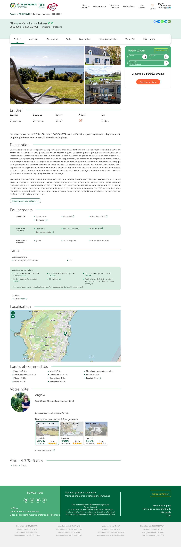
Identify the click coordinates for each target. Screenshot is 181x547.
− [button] (13, 316)
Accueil (13, 13)
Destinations (128, 6)
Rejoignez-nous (99, 6)
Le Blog (14, 508)
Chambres (37, 115)
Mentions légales (162, 505)
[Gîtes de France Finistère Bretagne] (28, 5)
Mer (103, 115)
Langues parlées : (43, 412)
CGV (169, 515)
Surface (59, 115)
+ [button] (13, 312)
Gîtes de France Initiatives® (24, 511)
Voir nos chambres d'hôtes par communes (87, 495)
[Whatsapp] (162, 21)
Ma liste (152, 8)
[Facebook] (155, 21)
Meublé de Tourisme (114, 6)
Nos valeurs (142, 6)
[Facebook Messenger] (158, 21)
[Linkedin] (165, 21)
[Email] (169, 21)
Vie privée (166, 512)
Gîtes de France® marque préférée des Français (35, 514)
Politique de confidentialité (157, 508)
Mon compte (84, 6)
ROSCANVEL (24, 13)
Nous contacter (160, 493)
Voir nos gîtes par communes (80, 492)
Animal (82, 115)
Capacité (14, 115)
